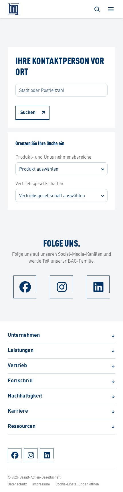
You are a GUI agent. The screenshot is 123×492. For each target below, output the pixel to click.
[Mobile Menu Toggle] (110, 9)
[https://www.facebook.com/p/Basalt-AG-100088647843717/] (24, 286)
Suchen (27, 113)
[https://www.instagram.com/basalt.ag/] (61, 286)
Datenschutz (17, 484)
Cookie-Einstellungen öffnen (77, 484)
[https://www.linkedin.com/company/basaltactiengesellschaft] (98, 286)
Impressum (41, 484)
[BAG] (13, 9)
